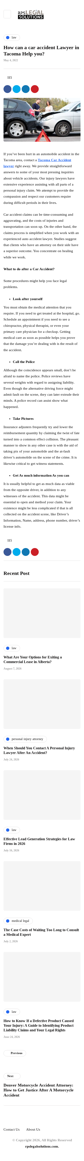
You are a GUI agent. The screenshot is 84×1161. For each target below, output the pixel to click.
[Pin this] (35, 89)
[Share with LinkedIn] (26, 89)
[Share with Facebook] (7, 89)
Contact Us (12, 1129)
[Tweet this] (17, 89)
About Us (33, 1129)
